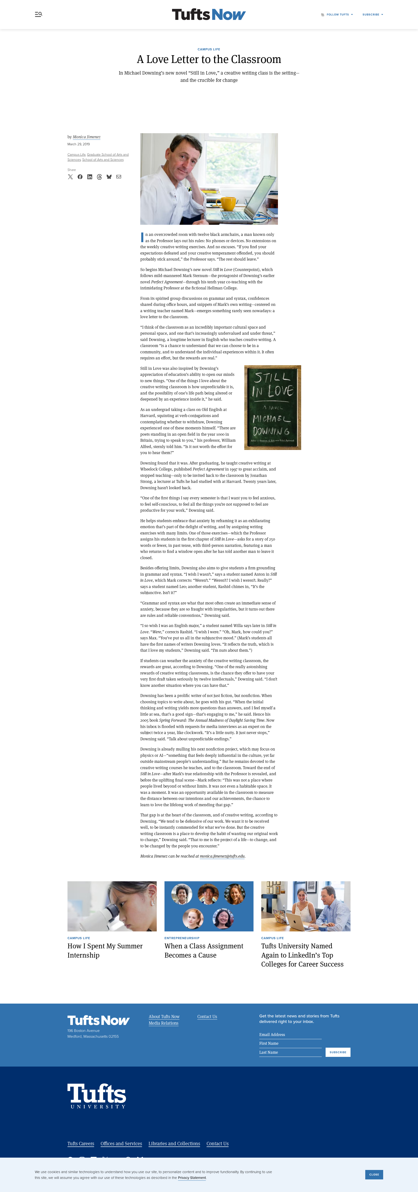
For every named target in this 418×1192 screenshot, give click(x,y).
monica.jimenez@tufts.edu (222, 856)
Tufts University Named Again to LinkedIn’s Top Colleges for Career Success (302, 954)
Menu (40, 14)
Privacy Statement (192, 1177)
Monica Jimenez (86, 136)
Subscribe (371, 14)
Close (374, 1175)
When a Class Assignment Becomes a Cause (203, 950)
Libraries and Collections (174, 1143)
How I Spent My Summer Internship (105, 950)
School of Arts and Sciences (103, 159)
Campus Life (209, 50)
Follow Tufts (338, 14)
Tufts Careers (80, 1143)
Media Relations (164, 1023)
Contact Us (207, 1016)
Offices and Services (121, 1143)
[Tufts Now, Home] (209, 14)
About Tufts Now (164, 1016)
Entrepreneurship (182, 938)
